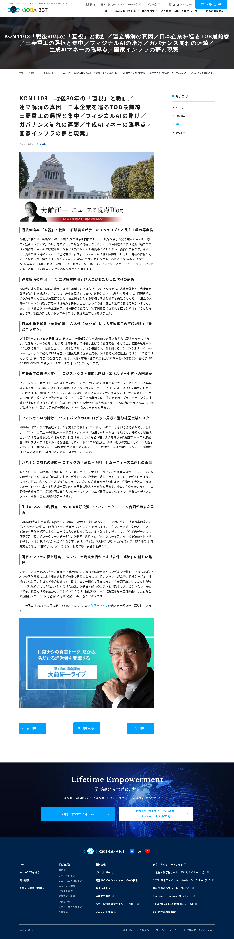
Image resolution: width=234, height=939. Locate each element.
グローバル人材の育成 (70, 880)
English (187, 4)
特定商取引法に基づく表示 (201, 930)
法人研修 (166, 11)
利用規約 (127, 930)
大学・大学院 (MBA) (185, 11)
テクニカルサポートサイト (168, 864)
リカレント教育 (104, 911)
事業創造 (63, 912)
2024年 (180, 116)
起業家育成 (64, 901)
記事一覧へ (89, 728)
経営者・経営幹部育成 (70, 906)
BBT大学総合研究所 (164, 911)
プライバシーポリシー (168, 930)
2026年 (180, 132)
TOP (21, 72)
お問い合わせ (214, 4)
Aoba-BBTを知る (125, 11)
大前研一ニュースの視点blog (43, 72)
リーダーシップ (67, 875)
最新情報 (90, 4)
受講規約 (144, 930)
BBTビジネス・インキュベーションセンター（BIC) (182, 880)
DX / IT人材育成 (67, 885)
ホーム (109, 11)
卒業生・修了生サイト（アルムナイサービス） (179, 872)
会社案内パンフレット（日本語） (172, 888)
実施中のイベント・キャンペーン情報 (117, 880)
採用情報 (152, 4)
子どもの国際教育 (214, 11)
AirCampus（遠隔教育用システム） (173, 903)
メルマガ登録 (103, 896)
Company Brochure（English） (172, 896)
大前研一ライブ (98, 605)
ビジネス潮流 (66, 891)
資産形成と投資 (67, 896)
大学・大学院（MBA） (32, 888)
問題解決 (63, 870)
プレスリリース (104, 872)
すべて (180, 107)
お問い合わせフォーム (78, 814)
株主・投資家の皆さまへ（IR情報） (119, 4)
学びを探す (148, 11)
